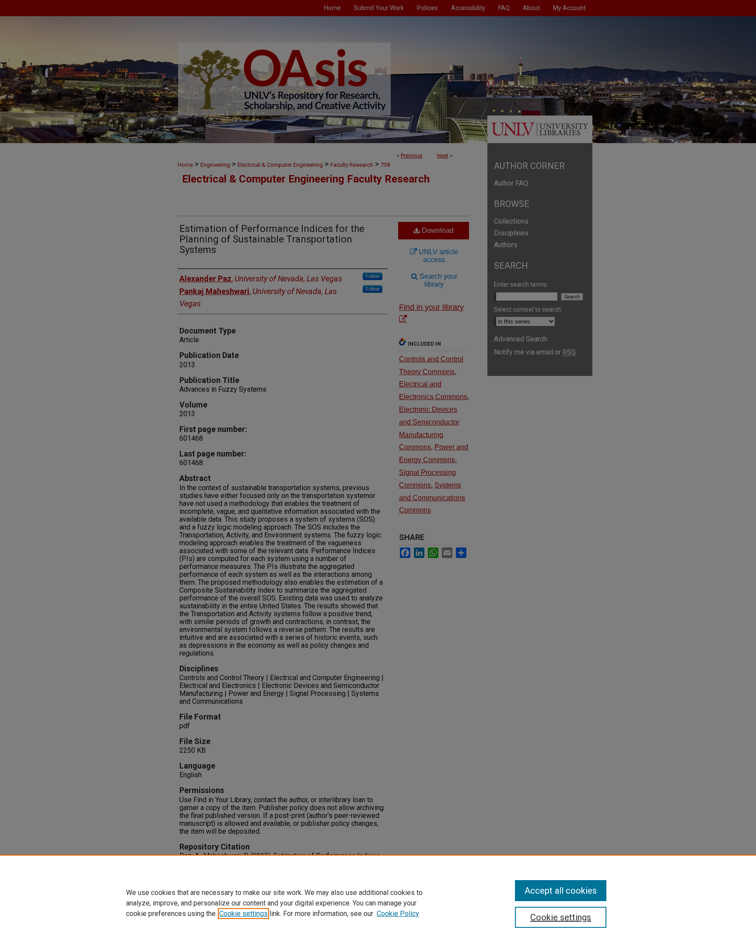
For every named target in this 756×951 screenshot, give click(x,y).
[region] (378, 903)
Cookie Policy (398, 913)
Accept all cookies (561, 890)
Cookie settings (243, 913)
